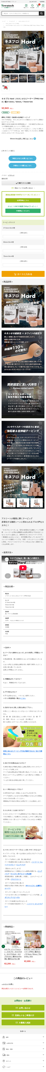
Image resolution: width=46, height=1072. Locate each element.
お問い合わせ (24, 1008)
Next (42, 946)
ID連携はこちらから (23, 211)
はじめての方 (33, 1)
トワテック (11, 175)
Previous (3, 946)
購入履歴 (32, 7)
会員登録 (42, 1)
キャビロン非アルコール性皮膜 (20, 874)
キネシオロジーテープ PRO (12, 23)
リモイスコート (16, 879)
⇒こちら (23, 698)
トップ (3, 21)
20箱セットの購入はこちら (22, 165)
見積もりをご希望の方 (24, 1015)
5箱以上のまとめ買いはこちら (22, 158)
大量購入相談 (24, 1023)
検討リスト (26, 7)
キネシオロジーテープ (24, 21)
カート (37, 7)
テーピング (12, 21)
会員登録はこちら (23, 200)
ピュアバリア (20, 865)
